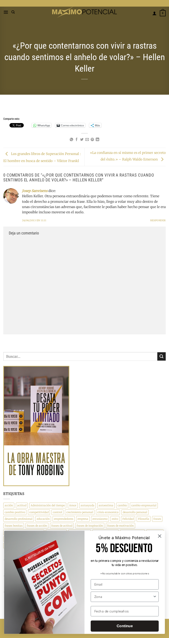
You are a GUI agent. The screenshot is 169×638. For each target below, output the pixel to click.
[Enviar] (161, 356)
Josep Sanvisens (35, 191)
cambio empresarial (143, 505)
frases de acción (37, 525)
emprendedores (63, 518)
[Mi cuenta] (154, 13)
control (57, 512)
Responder (158, 220)
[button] (5, 12)
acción (9, 505)
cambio (122, 505)
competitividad (39, 512)
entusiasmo (100, 518)
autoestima (106, 505)
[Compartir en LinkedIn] (97, 140)
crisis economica (108, 512)
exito (115, 518)
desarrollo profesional (19, 518)
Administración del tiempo (48, 505)
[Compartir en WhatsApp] (71, 140)
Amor (72, 505)
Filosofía (143, 518)
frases (157, 518)
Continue (125, 626)
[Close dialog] (159, 536)
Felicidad (128, 518)
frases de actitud (61, 525)
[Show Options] (155, 597)
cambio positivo (15, 512)
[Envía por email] (87, 140)
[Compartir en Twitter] (82, 140)
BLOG (84, 3)
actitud (21, 505)
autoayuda (87, 505)
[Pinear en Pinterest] (92, 140)
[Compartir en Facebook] (76, 140)
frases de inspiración (90, 525)
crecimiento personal (79, 512)
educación (43, 518)
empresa (82, 518)
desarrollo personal (135, 512)
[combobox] (123, 597)
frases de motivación (120, 525)
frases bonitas (14, 525)
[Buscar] (13, 12)
